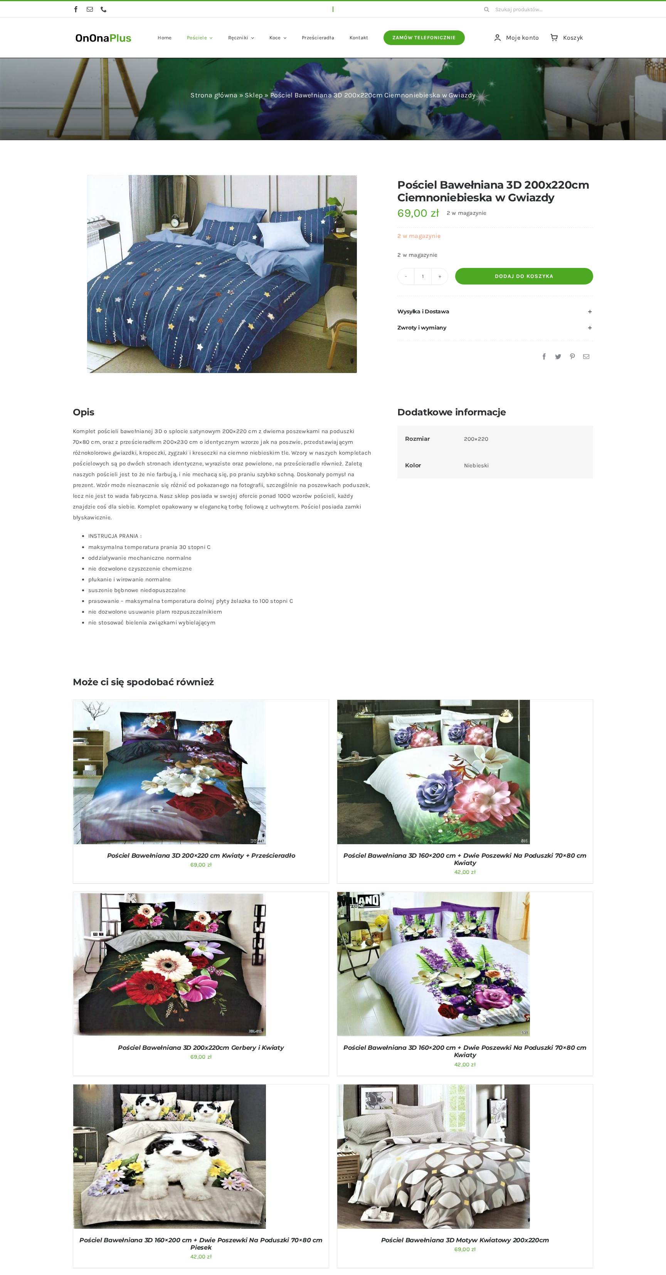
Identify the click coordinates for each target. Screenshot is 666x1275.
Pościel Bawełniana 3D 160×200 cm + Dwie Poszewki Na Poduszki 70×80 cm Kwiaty (464, 859)
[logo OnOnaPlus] (104, 33)
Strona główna (213, 95)
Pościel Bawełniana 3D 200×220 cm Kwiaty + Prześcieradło (201, 855)
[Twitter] (558, 357)
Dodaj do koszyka (524, 276)
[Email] (586, 357)
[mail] (90, 9)
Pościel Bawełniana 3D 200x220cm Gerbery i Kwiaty (201, 1047)
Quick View (199, 773)
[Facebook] (544, 357)
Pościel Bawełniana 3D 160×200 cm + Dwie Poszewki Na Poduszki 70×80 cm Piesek (200, 1244)
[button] (495, 312)
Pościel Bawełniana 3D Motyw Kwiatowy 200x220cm (465, 1240)
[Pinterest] (572, 357)
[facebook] (76, 9)
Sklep (254, 95)
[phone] (104, 9)
